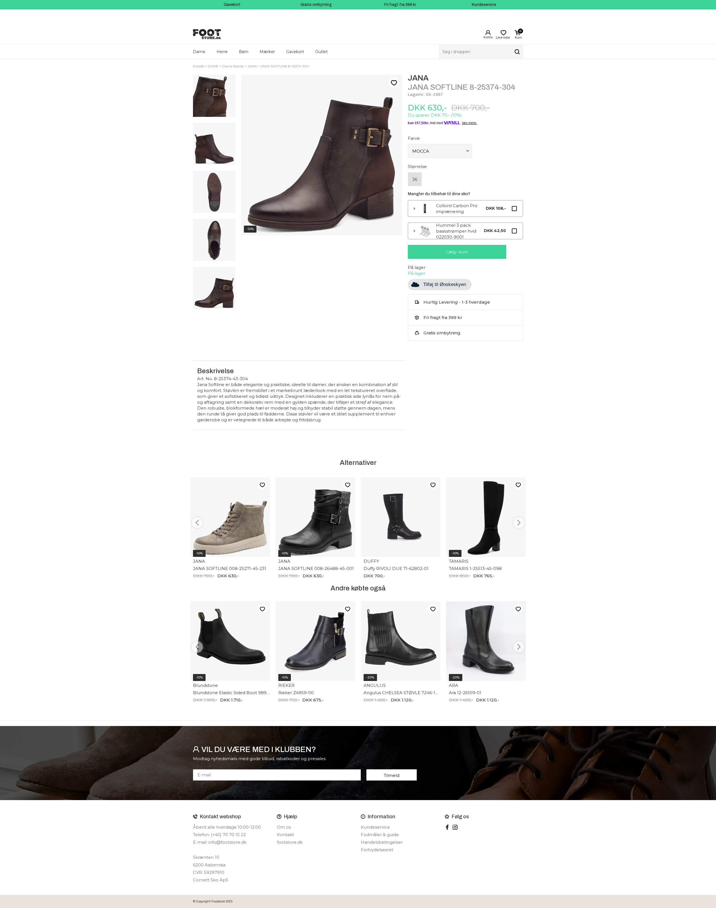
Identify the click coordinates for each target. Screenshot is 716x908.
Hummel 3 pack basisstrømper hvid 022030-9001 (456, 230)
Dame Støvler (233, 66)
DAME (213, 66)
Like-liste (393, 82)
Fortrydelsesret (377, 849)
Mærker (267, 51)
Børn (243, 51)
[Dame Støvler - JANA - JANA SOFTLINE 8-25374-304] (214, 95)
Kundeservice (484, 5)
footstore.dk (290, 842)
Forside (198, 66)
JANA (252, 66)
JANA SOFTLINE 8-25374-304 (285, 66)
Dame (199, 51)
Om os (284, 827)
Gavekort (232, 5)
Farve (414, 138)
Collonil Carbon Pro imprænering (456, 208)
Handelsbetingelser (382, 842)
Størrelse (417, 166)
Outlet (321, 51)
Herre (222, 51)
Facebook (447, 827)
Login (488, 33)
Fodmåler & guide (380, 834)
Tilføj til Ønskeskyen (444, 284)
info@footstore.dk (227, 842)
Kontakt (285, 834)
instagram (455, 827)
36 (414, 179)
